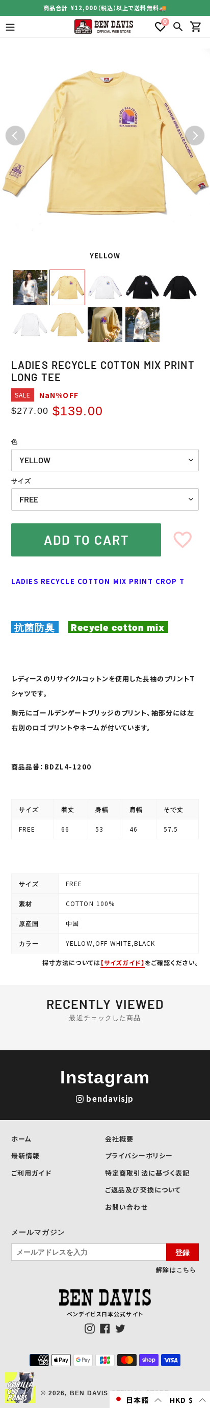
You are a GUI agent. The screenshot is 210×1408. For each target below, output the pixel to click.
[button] (138, 1399)
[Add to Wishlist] (183, 539)
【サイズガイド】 (122, 962)
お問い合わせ (126, 1207)
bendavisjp (110, 1098)
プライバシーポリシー (139, 1155)
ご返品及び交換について (143, 1189)
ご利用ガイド (31, 1173)
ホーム (21, 1139)
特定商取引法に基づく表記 (147, 1173)
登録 (182, 1252)
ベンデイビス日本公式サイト (105, 1314)
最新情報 (25, 1155)
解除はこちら (176, 1269)
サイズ (21, 481)
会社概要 (119, 1139)
